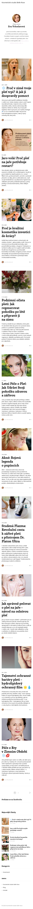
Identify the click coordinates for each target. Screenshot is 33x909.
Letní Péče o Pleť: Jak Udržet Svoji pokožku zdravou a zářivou (14, 389)
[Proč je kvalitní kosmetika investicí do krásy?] (5, 839)
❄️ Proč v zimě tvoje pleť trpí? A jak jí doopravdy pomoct (16, 92)
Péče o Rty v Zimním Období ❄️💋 (14, 751)
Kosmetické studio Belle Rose (13, 2)
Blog (4, 887)
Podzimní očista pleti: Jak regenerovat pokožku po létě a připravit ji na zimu (13, 309)
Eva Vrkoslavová (8, 120)
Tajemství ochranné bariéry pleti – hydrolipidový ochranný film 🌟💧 (16, 681)
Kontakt (5, 890)
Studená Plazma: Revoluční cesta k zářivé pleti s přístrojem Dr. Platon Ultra (14, 533)
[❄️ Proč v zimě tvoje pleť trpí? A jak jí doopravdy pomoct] (5, 821)
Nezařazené (6, 872)
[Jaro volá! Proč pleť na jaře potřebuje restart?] (5, 830)
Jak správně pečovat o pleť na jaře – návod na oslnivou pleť (16, 609)
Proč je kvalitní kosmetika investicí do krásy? (16, 232)
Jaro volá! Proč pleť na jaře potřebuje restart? (15, 162)
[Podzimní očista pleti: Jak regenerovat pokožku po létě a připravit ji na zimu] (5, 848)
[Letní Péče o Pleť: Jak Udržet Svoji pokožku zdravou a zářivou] (5, 857)
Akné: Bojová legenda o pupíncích (11, 461)
